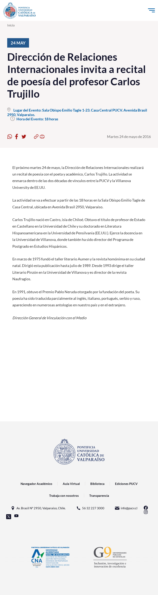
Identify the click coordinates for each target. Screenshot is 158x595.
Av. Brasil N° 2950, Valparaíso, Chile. (41, 508)
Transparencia (99, 495)
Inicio (11, 25)
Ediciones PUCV (126, 484)
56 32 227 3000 (93, 508)
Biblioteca (97, 484)
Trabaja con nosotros (64, 495)
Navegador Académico (36, 484)
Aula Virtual (71, 484)
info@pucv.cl (129, 508)
